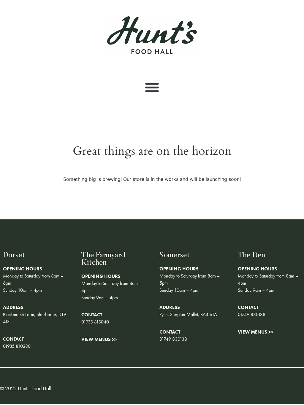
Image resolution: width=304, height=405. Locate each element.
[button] (152, 87)
